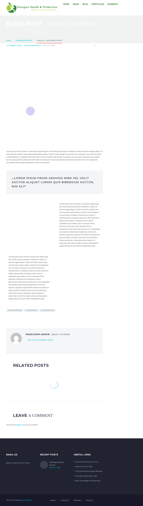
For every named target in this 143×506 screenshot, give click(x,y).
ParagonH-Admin (15, 45)
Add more (89, 500)
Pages (76, 4)
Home (66, 4)
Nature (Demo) (31, 310)
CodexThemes (26, 500)
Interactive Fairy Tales (83, 466)
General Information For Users (87, 462)
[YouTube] (136, 500)
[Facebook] (7, 317)
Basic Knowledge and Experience (88, 480)
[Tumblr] (17, 317)
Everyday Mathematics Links (86, 476)
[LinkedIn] (20, 317)
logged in (19, 425)
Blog (85, 4)
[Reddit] (24, 317)
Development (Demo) (32, 45)
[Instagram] (130, 500)
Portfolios (97, 4)
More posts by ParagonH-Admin (40, 340)
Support (53, 500)
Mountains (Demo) (15, 310)
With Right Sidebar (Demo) (56, 463)
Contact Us (65, 500)
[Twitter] (11, 317)
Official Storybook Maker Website (88, 471)
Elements (113, 4)
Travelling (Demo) (48, 310)
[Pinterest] (14, 317)
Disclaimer (77, 500)
